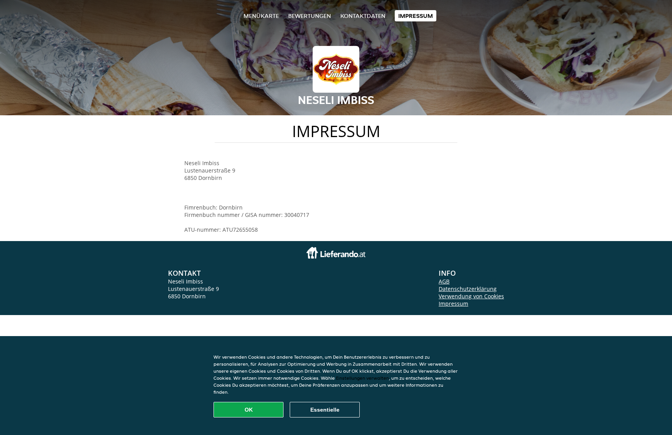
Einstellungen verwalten (362, 378)
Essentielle (325, 410)
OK (249, 410)
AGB (444, 281)
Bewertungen (309, 16)
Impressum (415, 16)
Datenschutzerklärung (468, 288)
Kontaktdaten (362, 16)
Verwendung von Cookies (471, 296)
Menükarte (261, 16)
